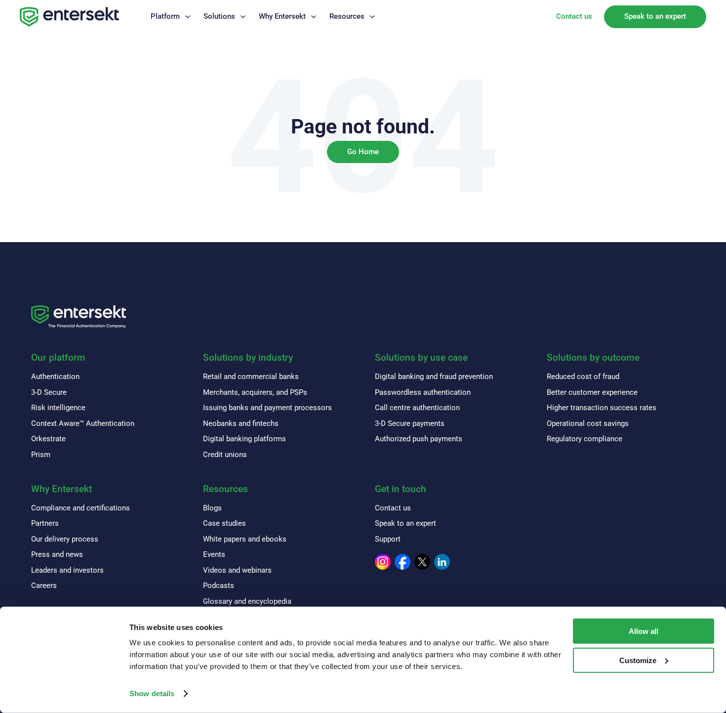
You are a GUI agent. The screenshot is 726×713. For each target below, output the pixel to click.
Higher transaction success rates (601, 407)
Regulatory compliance (584, 438)
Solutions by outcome (593, 357)
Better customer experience (592, 392)
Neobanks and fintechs (241, 423)
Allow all (643, 631)
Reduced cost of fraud (583, 376)
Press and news (57, 554)
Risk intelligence (58, 407)
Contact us (574, 16)
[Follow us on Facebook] (402, 562)
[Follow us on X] (422, 562)
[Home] (69, 17)
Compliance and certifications (80, 507)
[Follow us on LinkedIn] (442, 562)
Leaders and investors (67, 570)
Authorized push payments (418, 438)
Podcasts (218, 585)
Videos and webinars (237, 570)
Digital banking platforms (244, 438)
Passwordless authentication (423, 392)
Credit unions (225, 454)
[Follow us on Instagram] (383, 562)
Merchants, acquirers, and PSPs (255, 392)
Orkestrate (48, 438)
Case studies (224, 523)
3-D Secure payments (409, 423)
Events (214, 554)
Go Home (363, 151)
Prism (40, 454)
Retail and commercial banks (251, 376)
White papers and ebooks (244, 539)
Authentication (55, 376)
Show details (151, 693)
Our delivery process (64, 539)
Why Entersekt (282, 16)
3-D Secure (49, 392)
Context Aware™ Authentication (82, 423)
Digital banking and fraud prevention (434, 376)
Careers (44, 585)
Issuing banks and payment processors (267, 407)
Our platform (58, 357)
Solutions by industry (248, 357)
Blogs (212, 507)
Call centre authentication (417, 407)
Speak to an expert (655, 16)
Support (388, 539)
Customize (637, 660)
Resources (346, 16)
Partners (45, 523)
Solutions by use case (421, 357)
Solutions (219, 16)
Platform (165, 16)
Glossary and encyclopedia (247, 601)
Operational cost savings (588, 423)
